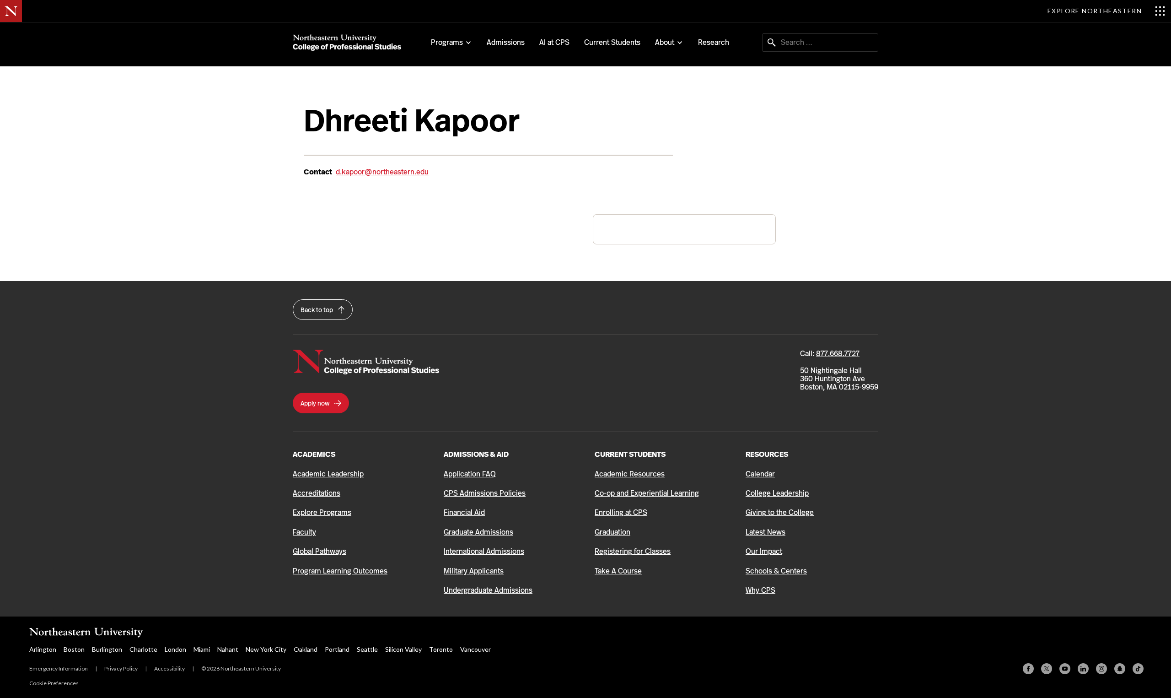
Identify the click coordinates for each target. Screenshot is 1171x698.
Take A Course (618, 571)
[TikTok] (1138, 668)
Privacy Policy (121, 668)
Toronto (441, 649)
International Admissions (484, 551)
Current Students (612, 42)
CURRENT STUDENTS (630, 454)
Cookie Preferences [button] (54, 683)
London (175, 649)
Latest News (765, 532)
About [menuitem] (664, 42)
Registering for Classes (633, 551)
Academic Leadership (328, 474)
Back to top (317, 309)
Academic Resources (630, 474)
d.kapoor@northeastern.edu (382, 172)
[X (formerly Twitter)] (1046, 668)
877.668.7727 (837, 353)
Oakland (305, 649)
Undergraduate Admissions (488, 590)
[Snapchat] (1119, 668)
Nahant (227, 649)
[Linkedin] (1083, 668)
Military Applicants (474, 571)
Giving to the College (780, 512)
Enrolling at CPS (621, 512)
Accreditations (316, 493)
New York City (266, 649)
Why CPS (760, 590)
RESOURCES (767, 454)
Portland (337, 649)
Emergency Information (58, 668)
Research (713, 42)
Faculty (304, 532)
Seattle (367, 649)
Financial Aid (464, 512)
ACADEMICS (314, 454)
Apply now (316, 403)
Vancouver (475, 649)
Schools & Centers (776, 571)
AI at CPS (554, 42)
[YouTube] (1064, 668)
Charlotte (143, 649)
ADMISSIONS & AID (476, 454)
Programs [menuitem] (447, 42)
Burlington (107, 649)
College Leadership (777, 493)
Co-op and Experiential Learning (647, 493)
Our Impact (764, 551)
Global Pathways (319, 551)
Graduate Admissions (478, 532)
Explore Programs (322, 512)
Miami (201, 649)
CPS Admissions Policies (485, 493)
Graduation (612, 532)
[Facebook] (1028, 668)
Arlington (42, 649)
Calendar (760, 474)
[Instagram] (1101, 668)
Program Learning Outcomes (340, 571)
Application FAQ (470, 474)
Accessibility (169, 668)
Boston (74, 649)
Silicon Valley (403, 649)
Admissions (506, 42)
